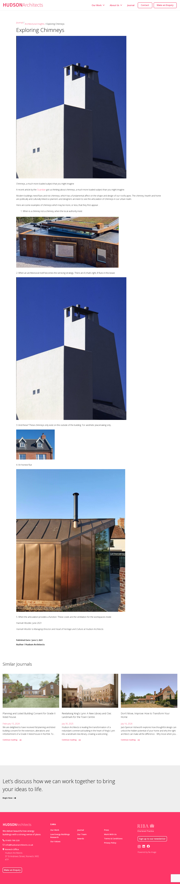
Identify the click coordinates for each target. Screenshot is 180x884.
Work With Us (110, 834)
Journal (19, 22)
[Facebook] (148, 846)
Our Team (82, 834)
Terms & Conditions (113, 838)
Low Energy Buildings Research (60, 835)
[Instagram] (139, 846)
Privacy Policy (110, 843)
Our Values (55, 841)
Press (106, 830)
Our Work (54, 830)
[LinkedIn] (143, 846)
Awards (80, 838)
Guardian (41, 189)
